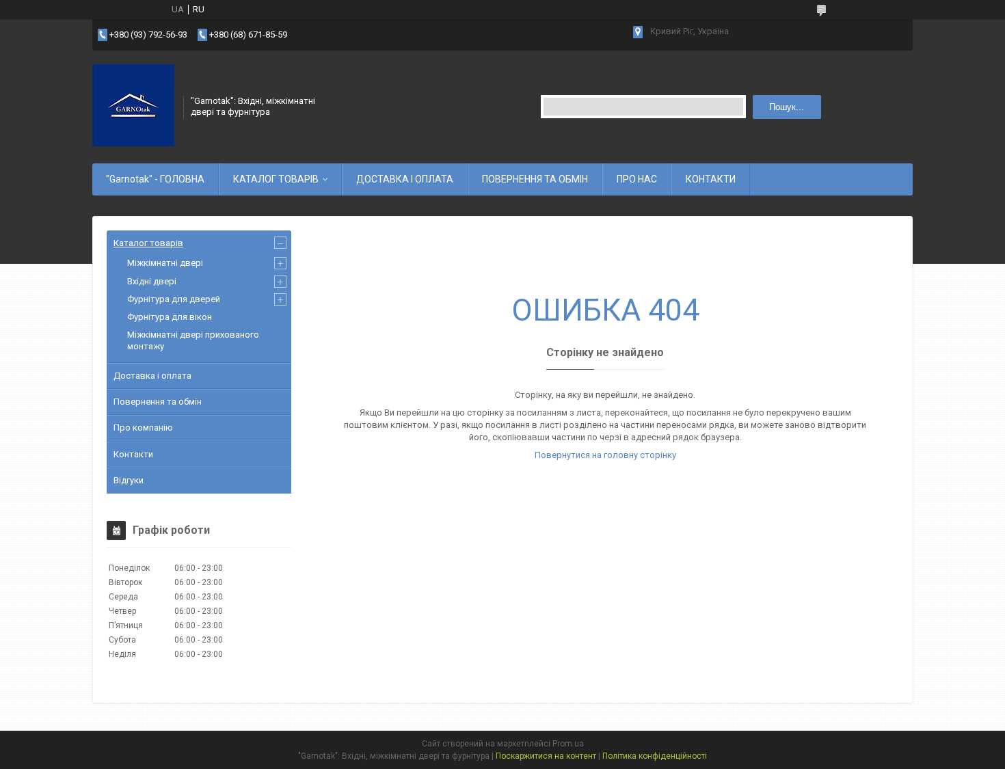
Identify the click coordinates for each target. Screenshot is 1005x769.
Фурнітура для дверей (173, 299)
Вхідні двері (151, 281)
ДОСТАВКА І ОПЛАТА (404, 179)
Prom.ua (568, 743)
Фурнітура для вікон (169, 317)
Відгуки (128, 480)
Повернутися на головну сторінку (605, 455)
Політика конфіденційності (654, 756)
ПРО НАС (637, 179)
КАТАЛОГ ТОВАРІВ (276, 179)
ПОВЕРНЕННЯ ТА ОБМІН (535, 179)
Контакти (133, 454)
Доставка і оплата (152, 375)
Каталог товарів (148, 243)
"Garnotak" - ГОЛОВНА (155, 179)
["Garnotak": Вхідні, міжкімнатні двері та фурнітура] (133, 105)
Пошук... (786, 107)
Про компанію (143, 427)
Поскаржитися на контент (546, 756)
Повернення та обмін (157, 401)
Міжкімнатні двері (165, 263)
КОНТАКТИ (711, 179)
